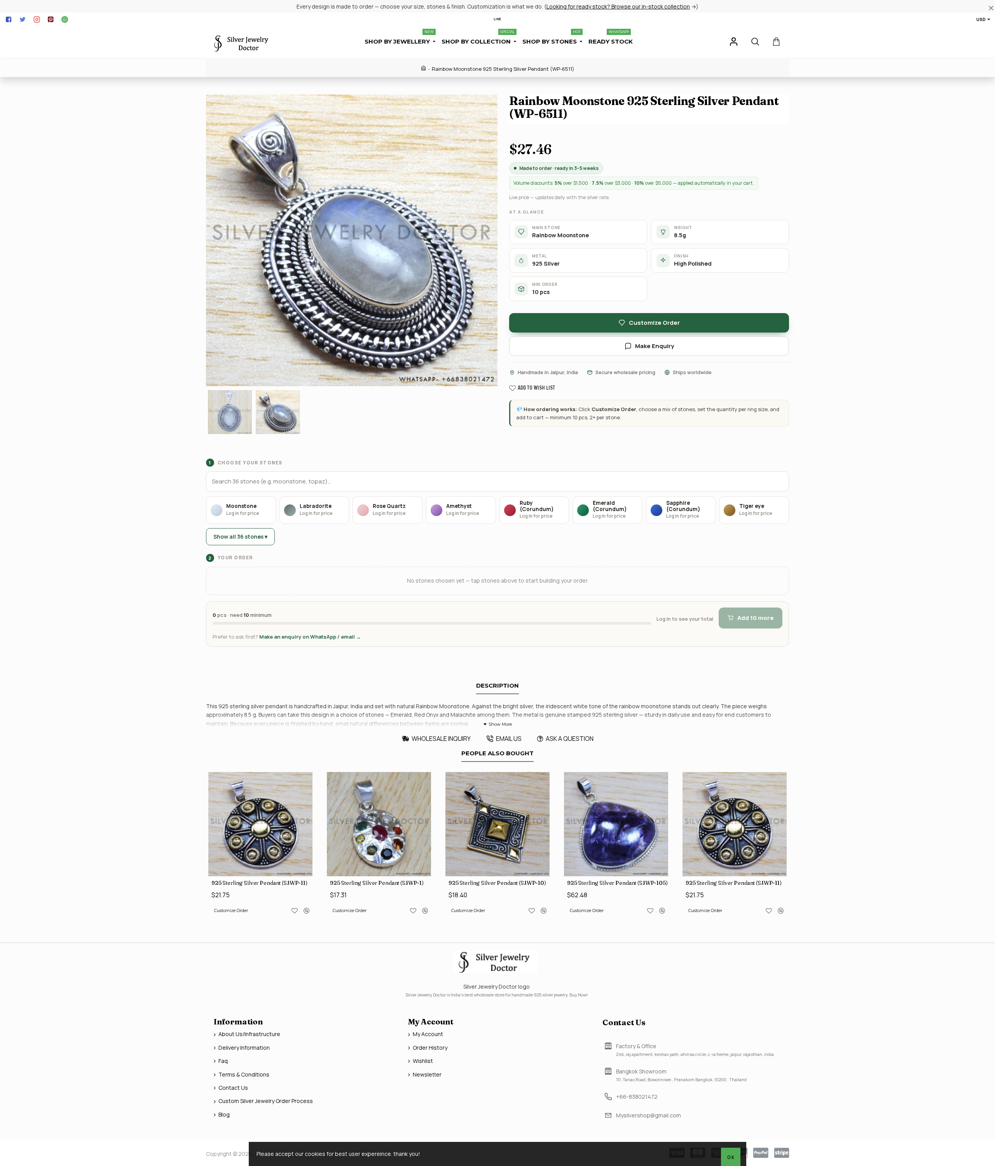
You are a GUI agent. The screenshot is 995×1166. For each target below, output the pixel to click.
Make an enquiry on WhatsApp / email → (310, 636)
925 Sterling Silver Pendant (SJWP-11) (259, 882)
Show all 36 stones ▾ (240, 536)
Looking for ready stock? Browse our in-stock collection (618, 6)
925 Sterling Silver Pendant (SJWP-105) (617, 882)
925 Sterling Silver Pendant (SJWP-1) (377, 882)
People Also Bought (497, 753)
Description (497, 685)
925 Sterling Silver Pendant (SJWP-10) (497, 882)
